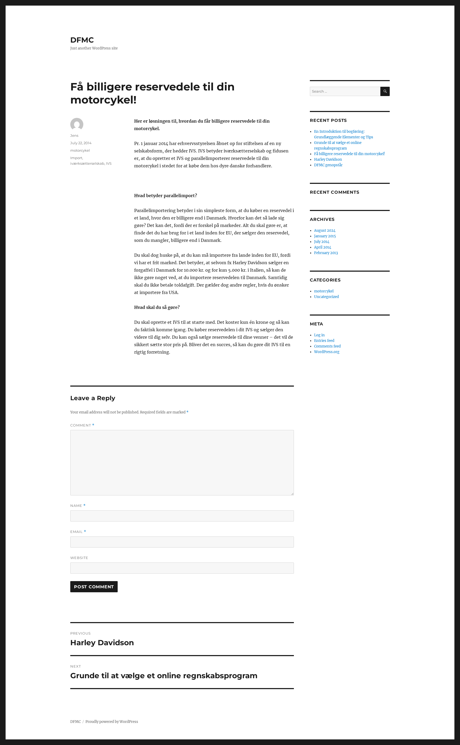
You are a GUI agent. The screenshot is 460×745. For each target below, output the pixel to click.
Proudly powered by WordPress (111, 721)
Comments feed (327, 346)
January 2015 (325, 236)
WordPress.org (326, 352)
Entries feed (324, 340)
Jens (74, 135)
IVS (109, 163)
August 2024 (324, 230)
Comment (82, 425)
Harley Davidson (328, 159)
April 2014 (322, 247)
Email (78, 531)
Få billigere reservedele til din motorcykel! (349, 154)
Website (79, 558)
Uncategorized (326, 297)
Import (76, 158)
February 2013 (326, 253)
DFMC (82, 39)
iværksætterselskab (87, 163)
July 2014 (321, 241)
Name (78, 505)
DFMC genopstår (328, 165)
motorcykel (80, 150)
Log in (319, 335)
